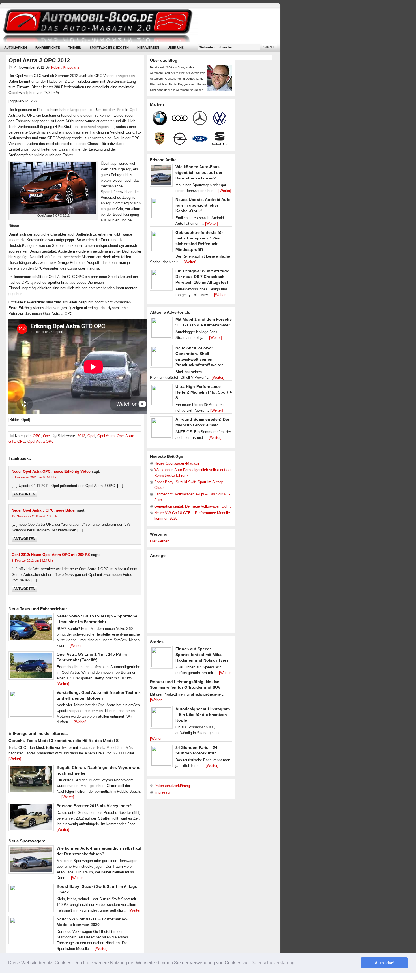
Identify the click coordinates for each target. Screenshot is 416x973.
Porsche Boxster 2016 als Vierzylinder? (94, 805)
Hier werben (148, 47)
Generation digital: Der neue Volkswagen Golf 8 (192, 506)
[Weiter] (76, 645)
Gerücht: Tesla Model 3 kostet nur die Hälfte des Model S (63, 740)
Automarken (15, 47)
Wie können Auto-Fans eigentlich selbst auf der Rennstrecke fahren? (198, 172)
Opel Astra (106, 436)
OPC (37, 436)
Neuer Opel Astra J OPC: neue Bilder (44, 510)
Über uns (176, 47)
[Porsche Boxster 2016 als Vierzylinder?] (31, 818)
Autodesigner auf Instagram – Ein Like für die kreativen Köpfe (202, 714)
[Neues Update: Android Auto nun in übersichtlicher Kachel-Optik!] (161, 209)
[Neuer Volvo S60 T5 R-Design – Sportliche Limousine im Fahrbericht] (31, 628)
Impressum (163, 792)
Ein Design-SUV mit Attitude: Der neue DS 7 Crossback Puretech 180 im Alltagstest (203, 277)
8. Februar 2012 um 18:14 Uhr (32, 560)
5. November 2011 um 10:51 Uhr (34, 477)
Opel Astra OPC (40, 441)
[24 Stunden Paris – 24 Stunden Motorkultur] (161, 757)
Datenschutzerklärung (172, 786)
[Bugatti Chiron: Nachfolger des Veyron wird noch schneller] (31, 780)
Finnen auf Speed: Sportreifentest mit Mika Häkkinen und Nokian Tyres (202, 654)
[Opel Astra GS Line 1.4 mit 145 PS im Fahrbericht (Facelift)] (31, 667)
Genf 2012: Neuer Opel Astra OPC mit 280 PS (51, 555)
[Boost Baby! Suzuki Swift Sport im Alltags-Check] (31, 899)
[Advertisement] (192, 595)
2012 (81, 436)
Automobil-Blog (136, 25)
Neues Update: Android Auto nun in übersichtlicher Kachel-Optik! (203, 205)
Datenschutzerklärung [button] (272, 962)
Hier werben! (160, 541)
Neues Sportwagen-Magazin (177, 463)
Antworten (24, 494)
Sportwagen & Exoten (109, 47)
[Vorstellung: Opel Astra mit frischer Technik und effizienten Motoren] (31, 705)
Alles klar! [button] (384, 963)
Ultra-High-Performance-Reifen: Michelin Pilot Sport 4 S (203, 392)
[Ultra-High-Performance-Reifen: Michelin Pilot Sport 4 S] (161, 396)
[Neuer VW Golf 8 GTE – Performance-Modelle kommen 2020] (31, 931)
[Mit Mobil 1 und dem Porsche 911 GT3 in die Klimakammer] (161, 329)
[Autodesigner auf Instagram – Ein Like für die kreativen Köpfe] (161, 719)
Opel (47, 436)
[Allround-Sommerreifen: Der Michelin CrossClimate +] (161, 429)
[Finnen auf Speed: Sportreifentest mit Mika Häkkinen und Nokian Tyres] (161, 659)
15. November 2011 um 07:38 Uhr (35, 516)
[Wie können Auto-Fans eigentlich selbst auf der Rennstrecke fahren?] (31, 860)
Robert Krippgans (65, 67)
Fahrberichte (47, 47)
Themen (74, 47)
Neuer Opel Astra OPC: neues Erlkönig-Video (51, 471)
